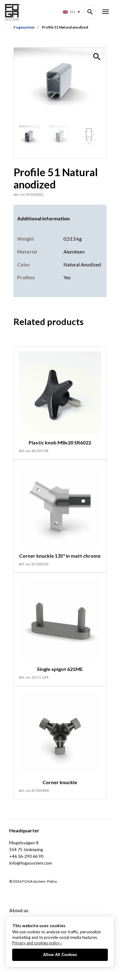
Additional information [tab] (43, 218)
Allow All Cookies (60, 954)
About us (18, 910)
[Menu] (105, 12)
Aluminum (74, 251)
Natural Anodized (82, 264)
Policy (52, 881)
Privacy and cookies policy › (37, 942)
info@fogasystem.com (30, 863)
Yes (67, 277)
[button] (96, 56)
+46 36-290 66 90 (26, 856)
